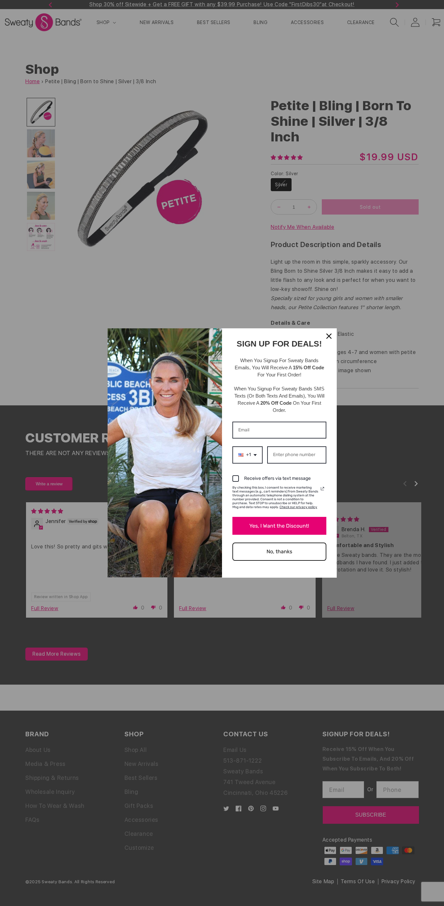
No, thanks (279, 551)
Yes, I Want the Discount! (279, 526)
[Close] (329, 336)
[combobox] (247, 455)
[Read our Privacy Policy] (322, 488)
